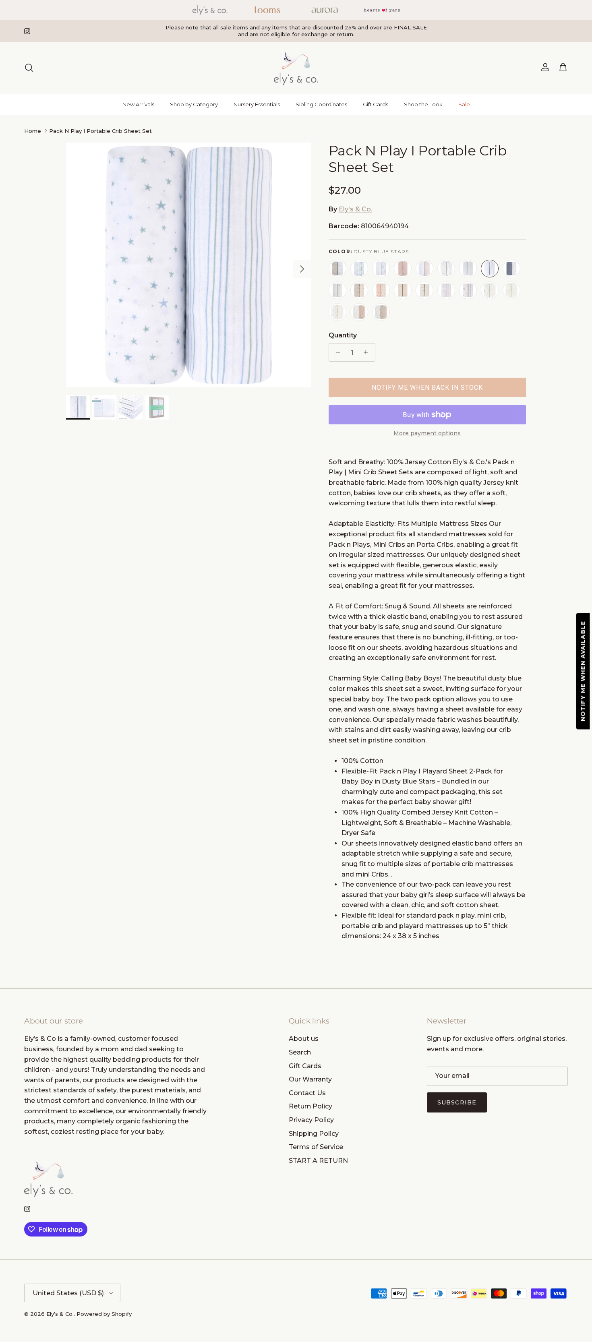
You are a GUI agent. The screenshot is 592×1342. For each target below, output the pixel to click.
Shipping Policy (314, 1133)
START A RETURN (318, 1160)
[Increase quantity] (368, 352)
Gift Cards (375, 104)
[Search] (29, 67)
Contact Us (307, 1093)
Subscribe (456, 1102)
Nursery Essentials (257, 104)
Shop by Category (194, 104)
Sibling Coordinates (321, 104)
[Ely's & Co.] (296, 67)
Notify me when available (583, 671)
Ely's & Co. (355, 209)
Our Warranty (310, 1079)
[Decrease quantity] (336, 352)
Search (300, 1052)
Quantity (343, 335)
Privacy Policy (311, 1120)
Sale (464, 104)
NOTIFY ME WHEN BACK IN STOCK (427, 387)
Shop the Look (423, 104)
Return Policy (310, 1106)
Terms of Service (316, 1147)
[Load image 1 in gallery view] (188, 265)
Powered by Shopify (104, 1314)
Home (32, 131)
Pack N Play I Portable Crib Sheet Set (100, 131)
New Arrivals (138, 104)
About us (304, 1038)
